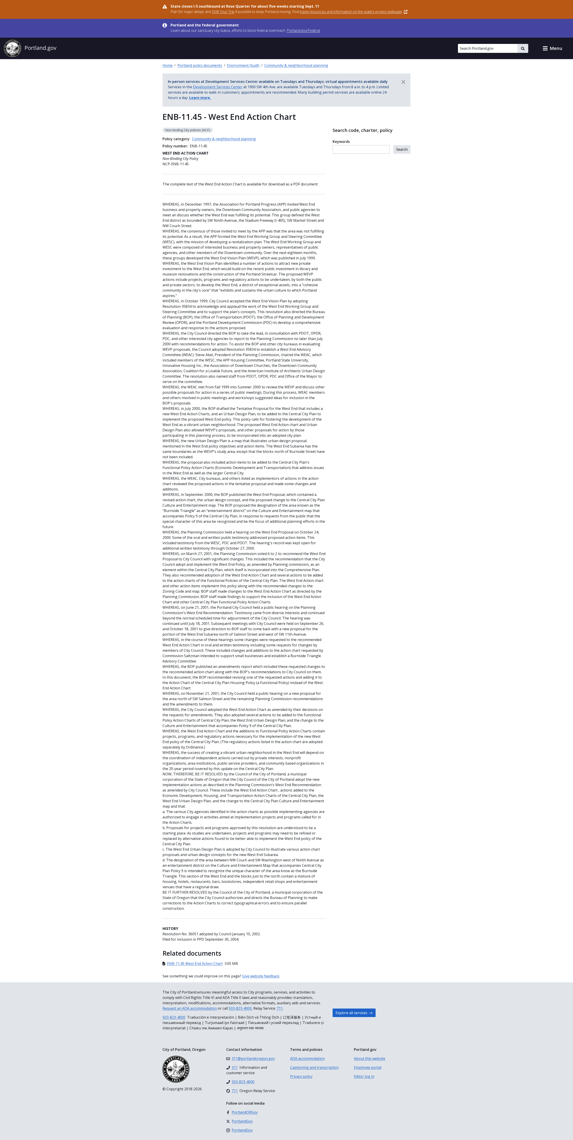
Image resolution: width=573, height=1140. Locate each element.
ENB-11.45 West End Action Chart (195, 963)
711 (280, 1008)
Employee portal (367, 1067)
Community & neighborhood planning (296, 65)
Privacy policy (301, 1076)
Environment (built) (243, 65)
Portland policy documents (199, 65)
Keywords (341, 141)
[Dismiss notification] (403, 81)
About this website (369, 1058)
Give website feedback (260, 976)
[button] (552, 48)
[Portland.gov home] (30, 48)
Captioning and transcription (314, 1067)
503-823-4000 (240, 1008)
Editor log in (364, 1076)
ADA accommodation (307, 1058)
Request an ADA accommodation (189, 1008)
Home (167, 65)
